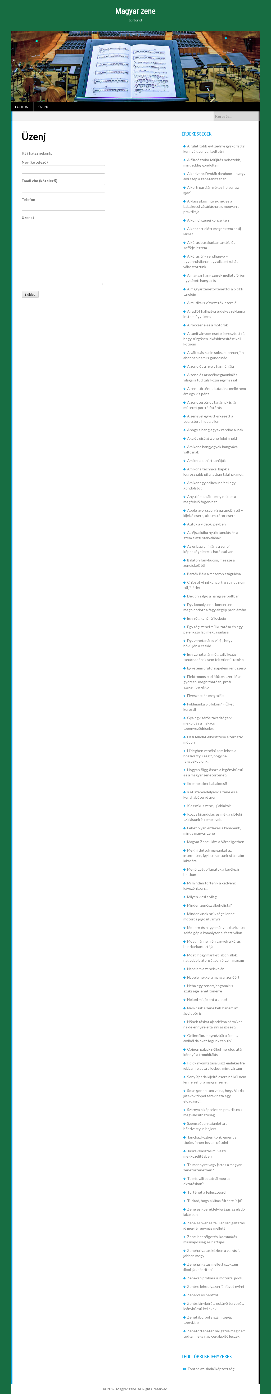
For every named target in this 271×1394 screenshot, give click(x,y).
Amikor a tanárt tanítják (206, 460)
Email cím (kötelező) (39, 180)
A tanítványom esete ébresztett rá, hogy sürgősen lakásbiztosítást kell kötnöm (214, 338)
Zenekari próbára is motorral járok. (215, 1278)
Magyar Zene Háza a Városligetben (215, 841)
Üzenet (28, 217)
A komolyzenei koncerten (208, 220)
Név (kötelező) (35, 162)
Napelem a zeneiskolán (205, 968)
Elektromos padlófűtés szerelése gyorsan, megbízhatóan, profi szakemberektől (212, 681)
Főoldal (22, 107)
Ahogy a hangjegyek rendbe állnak (215, 430)
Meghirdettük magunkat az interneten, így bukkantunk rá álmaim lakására (213, 855)
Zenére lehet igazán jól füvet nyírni (215, 1286)
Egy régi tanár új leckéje (206, 618)
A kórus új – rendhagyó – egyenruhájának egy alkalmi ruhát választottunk (210, 261)
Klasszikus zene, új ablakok (209, 805)
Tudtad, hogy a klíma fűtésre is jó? (215, 1200)
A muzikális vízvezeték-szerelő (212, 302)
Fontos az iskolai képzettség (211, 1368)
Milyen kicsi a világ (202, 896)
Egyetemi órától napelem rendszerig (216, 668)
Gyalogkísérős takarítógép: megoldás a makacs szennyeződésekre (207, 723)
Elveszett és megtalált (205, 695)
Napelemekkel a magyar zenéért (213, 977)
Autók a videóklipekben (206, 524)
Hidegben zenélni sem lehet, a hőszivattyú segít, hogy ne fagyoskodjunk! (209, 755)
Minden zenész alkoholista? (209, 905)
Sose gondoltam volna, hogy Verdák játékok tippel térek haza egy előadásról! (214, 1095)
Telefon (28, 199)
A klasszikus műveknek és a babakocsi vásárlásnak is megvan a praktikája (211, 206)
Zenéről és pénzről (202, 1295)
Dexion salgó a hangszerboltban (213, 596)
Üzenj (43, 107)
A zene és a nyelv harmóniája (210, 366)
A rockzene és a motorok (207, 325)
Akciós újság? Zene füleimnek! (212, 438)
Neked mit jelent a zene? (207, 999)
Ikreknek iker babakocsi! (207, 783)
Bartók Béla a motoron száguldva (214, 574)
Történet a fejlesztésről (206, 1192)
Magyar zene (135, 11)
